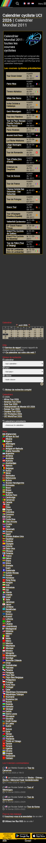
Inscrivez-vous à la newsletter (18, 816)
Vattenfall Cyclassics (16, 221)
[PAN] (4, 670)
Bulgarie (9, 492)
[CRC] (4, 519)
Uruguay (9, 753)
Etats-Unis (10, 548)
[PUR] (4, 684)
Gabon (8, 558)
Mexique (9, 648)
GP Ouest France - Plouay (15, 226)
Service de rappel (13, 347)
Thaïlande (10, 739)
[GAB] (4, 558)
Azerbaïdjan (11, 463)
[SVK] (4, 716)
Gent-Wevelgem (14, 111)
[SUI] (4, 729)
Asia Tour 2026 (11, 404)
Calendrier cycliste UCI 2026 (22, 18)
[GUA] (4, 570)
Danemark (10, 529)
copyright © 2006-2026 (10, 840)
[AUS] (4, 458)
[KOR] (4, 517)
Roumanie (10, 697)
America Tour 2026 (12, 402)
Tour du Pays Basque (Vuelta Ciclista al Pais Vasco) (16, 123)
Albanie (9, 439)
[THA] (4, 739)
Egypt (8, 534)
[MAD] (4, 628)
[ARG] (4, 453)
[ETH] (4, 551)
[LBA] (4, 621)
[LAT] (4, 619)
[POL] (4, 682)
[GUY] (4, 575)
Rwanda (9, 704)
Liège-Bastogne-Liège (14, 146)
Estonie (9, 546)
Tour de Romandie (15, 152)
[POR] (4, 687)
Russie (9, 701)
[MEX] (4, 648)
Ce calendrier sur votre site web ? (21, 352)
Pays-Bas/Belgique (14, 677)
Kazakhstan (11, 609)
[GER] (4, 444)
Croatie (9, 524)
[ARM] (4, 456)
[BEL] (4, 468)
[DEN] (4, 529)
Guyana (9, 575)
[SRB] (4, 711)
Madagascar (11, 628)
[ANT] (4, 448)
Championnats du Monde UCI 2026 (19, 406)
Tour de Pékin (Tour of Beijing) (15, 244)
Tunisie (9, 743)
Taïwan (9, 734)
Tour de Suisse (13, 176)
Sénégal (9, 709)
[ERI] (4, 541)
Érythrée (9, 541)
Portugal (9, 687)
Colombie (10, 512)
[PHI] (4, 680)
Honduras (10, 577)
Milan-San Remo (14, 98)
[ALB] (4, 439)
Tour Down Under (14, 76)
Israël (8, 597)
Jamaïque (10, 602)
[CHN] (4, 507)
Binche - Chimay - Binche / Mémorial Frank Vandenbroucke (23, 778)
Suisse (9, 729)
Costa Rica (10, 519)
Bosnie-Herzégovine (15, 483)
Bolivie (9, 480)
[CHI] (4, 504)
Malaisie (9, 631)
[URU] (4, 753)
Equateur (9, 539)
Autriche (9, 461)
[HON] (4, 577)
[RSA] (4, 436)
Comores (10, 514)
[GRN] (4, 565)
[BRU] (4, 490)
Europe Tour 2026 (12, 409)
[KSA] (4, 451)
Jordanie (9, 607)
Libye (8, 621)
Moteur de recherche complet (18, 389)
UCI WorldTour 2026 (13, 416)
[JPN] (4, 604)
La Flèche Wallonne (15, 140)
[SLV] (4, 706)
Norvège (9, 658)
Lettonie (9, 619)
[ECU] (4, 539)
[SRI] (4, 723)
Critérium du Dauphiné (12, 168)
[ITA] (4, 599)
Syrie (8, 731)
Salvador (9, 706)
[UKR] (4, 751)
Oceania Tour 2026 (12, 411)
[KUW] (4, 616)
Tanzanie (10, 736)
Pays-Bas (10, 675)
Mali (7, 636)
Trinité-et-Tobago (13, 741)
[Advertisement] (23, 286)
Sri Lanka (10, 723)
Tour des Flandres (15, 117)
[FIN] (4, 553)
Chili (7, 504)
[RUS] (4, 701)
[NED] (4, 675)
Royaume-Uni (12, 699)
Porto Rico (10, 684)
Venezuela (10, 756)
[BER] (4, 475)
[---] (4, 677)
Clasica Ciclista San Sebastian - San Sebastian (15, 191)
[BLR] (4, 478)
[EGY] (4, 534)
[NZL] (4, 660)
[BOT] (4, 485)
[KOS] (4, 614)
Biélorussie (11, 478)
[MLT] (4, 638)
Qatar (8, 689)
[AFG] (4, 434)
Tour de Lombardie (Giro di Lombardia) (15, 250)
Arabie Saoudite (13, 451)
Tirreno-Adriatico (14, 91)
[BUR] (4, 495)
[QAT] (4, 689)
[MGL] (4, 653)
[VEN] (4, 756)
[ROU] (4, 697)
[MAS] (4, 631)
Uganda (9, 748)
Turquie (9, 746)
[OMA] (4, 663)
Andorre (9, 446)
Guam (8, 568)
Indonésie (10, 587)
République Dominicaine (16, 692)
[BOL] (4, 480)
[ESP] (4, 543)
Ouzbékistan (11, 665)
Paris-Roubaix (13, 130)
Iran (7, 590)
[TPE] (4, 734)
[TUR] (4, 746)
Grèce (8, 563)
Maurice (9, 643)
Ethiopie (9, 551)
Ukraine (9, 751)
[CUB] (4, 526)
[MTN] (4, 645)
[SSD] (4, 721)
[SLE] (4, 714)
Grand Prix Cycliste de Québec (15, 232)
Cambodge (10, 497)
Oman (8, 663)
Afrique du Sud (12, 436)
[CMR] (4, 500)
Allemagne (10, 444)
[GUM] (4, 568)
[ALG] (4, 441)
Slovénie (9, 718)
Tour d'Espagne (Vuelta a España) (14, 215)
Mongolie (10, 653)
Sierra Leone (11, 714)
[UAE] (4, 536)
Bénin (8, 473)
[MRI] (4, 643)
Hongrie (9, 582)
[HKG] (4, 580)
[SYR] (4, 731)
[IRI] (4, 590)
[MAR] (4, 641)
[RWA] (4, 704)
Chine (8, 507)
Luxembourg (11, 626)
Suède (8, 726)
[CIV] (4, 521)
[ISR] (4, 597)
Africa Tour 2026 (11, 399)
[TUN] (4, 743)
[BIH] (4, 483)
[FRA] (4, 556)
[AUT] (4, 461)
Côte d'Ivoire (11, 521)
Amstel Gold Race (15, 135)
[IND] (4, 585)
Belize (8, 470)
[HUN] (4, 582)
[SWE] (4, 726)
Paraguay (10, 672)
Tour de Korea (33, 807)
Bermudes (10, 475)
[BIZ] (4, 470)
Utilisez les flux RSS (14, 821)
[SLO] (4, 718)
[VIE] (4, 758)
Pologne (9, 682)
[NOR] (4, 658)
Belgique (10, 468)
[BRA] (4, 487)
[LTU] (4, 624)
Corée (8, 517)
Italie (8, 599)
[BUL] (4, 492)
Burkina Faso (11, 495)
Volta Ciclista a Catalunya (13, 104)
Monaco (9, 650)
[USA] (4, 548)
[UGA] (4, 748)
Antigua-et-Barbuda (14, 448)
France (9, 556)
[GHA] (4, 560)
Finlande (9, 553)
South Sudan (11, 721)
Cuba (8, 526)
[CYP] (4, 509)
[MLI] (4, 636)
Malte (8, 638)
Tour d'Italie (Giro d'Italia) (14, 160)
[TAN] (4, 736)
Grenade (9, 565)
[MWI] (4, 633)
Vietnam (9, 758)
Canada (9, 502)
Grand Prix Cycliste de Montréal (15, 237)
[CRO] (4, 524)
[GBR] (4, 699)
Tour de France (13, 184)
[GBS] (4, 573)
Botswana (10, 485)
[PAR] (4, 672)
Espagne (9, 543)
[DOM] (4, 692)
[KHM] (4, 497)
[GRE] (4, 563)
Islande (9, 594)
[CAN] (4, 502)
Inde (8, 585)
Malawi (9, 633)
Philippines (11, 680)
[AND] (4, 446)
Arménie (9, 456)
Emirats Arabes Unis (15, 536)
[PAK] (4, 667)
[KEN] (4, 611)
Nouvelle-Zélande (14, 660)
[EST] (4, 546)
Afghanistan (11, 434)
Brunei (8, 490)
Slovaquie (10, 716)
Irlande (9, 592)
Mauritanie (10, 645)
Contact (28, 841)
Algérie (9, 441)
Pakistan (9, 667)
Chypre (9, 509)
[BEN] (4, 473)
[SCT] (4, 531)
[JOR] (4, 607)
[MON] (4, 650)
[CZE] (4, 694)
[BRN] (4, 465)
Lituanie (9, 624)
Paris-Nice (11, 84)
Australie (10, 458)
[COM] (4, 514)
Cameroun (10, 500)
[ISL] (4, 594)
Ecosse (9, 531)
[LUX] (4, 626)
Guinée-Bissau (12, 573)
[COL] (4, 512)
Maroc (8, 641)
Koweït (9, 616)
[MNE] (4, 655)
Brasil (8, 487)
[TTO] (4, 741)
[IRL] (4, 592)
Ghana (8, 560)
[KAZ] (4, 609)
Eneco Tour (11, 207)
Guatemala (10, 570)
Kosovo (9, 614)
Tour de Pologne (14, 199)
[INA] (4, 587)
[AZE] (4, 463)
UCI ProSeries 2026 (13, 414)
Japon (8, 604)
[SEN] (4, 709)
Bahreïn (9, 465)
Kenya (8, 611)
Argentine (10, 453)
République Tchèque (15, 694)
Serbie (9, 711)
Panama (9, 670)
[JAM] (4, 602)
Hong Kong (10, 580)
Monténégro (11, 655)
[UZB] (4, 665)
